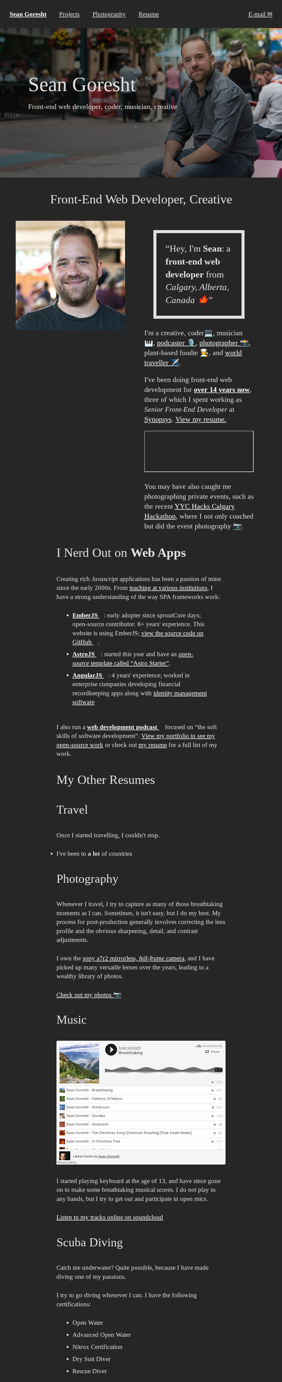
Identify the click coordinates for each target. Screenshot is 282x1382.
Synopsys (158, 419)
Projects (69, 14)
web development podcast (123, 726)
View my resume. (200, 419)
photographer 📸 (224, 343)
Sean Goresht (28, 14)
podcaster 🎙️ (176, 343)
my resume (153, 744)
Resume (149, 14)
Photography (109, 14)
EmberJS (85, 615)
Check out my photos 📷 (88, 994)
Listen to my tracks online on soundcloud (109, 1217)
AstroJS (84, 654)
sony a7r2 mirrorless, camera (133, 958)
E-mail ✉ (260, 14)
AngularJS (88, 675)
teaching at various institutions (168, 587)
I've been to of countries (94, 853)
